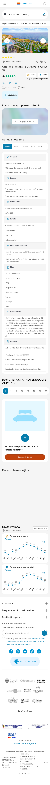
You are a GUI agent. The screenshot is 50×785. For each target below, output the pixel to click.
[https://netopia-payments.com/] (12, 737)
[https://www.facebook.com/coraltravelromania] (11, 651)
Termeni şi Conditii (23, 644)
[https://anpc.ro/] (12, 728)
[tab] (25, 139)
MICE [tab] (40, 146)
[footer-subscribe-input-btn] (44, 633)
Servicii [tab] (16, 146)
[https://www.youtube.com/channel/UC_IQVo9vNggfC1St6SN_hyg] (25, 651)
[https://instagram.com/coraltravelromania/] (18, 651)
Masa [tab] (33, 146)
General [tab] (8, 146)
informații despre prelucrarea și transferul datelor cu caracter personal (25, 641)
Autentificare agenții (25, 743)
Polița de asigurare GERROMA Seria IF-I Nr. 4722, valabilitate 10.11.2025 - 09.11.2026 (9, 762)
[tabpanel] (25, 263)
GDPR (46, 762)
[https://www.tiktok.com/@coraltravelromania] (32, 651)
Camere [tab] (25, 146)
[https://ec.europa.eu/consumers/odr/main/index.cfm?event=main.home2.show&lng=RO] (38, 728)
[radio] (3, 57)
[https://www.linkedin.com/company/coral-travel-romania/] (39, 651)
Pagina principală (9, 23)
